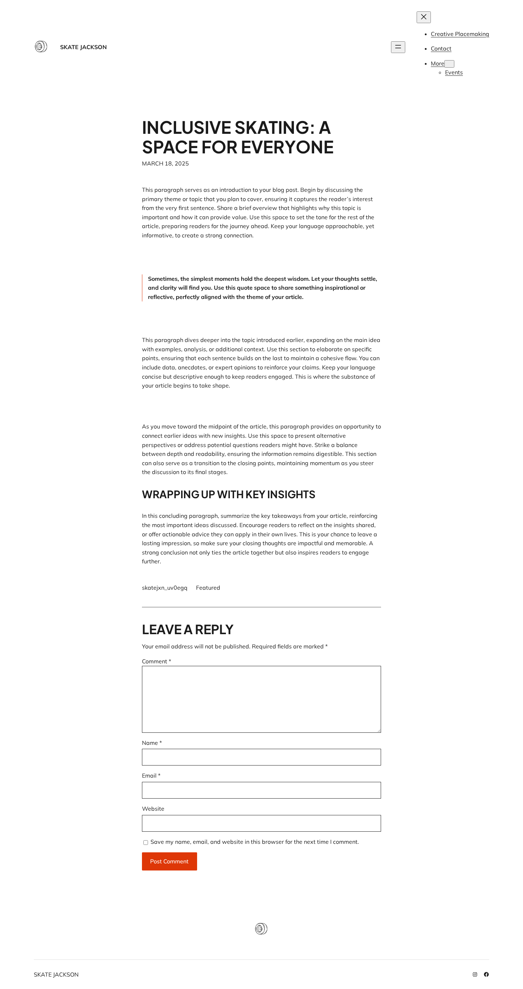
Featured (208, 587)
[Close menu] (424, 17)
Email (151, 775)
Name (152, 742)
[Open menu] (398, 47)
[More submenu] (449, 64)
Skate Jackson (83, 47)
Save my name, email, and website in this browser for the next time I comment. (254, 841)
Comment (156, 661)
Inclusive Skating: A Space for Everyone (238, 136)
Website (153, 808)
